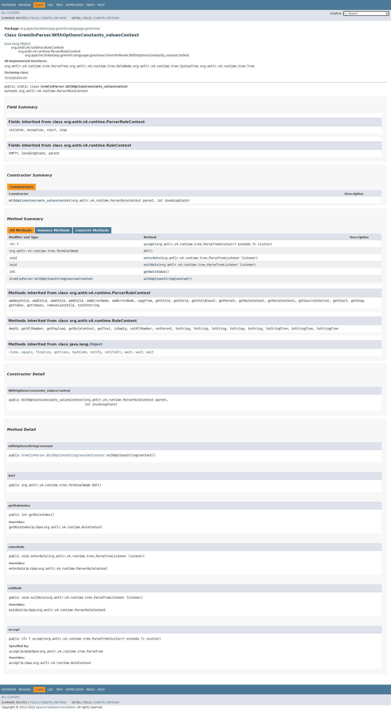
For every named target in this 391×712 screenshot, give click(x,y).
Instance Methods (53, 230)
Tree (59, 5)
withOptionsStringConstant (166, 279)
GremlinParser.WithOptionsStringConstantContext (51, 279)
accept (149, 244)
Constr (46, 18)
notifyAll (113, 352)
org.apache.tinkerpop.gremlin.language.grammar (60, 28)
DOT (146, 251)
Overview (8, 5)
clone (13, 352)
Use (50, 5)
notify (95, 352)
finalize (43, 352)
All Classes (10, 12)
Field (34, 18)
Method (60, 18)
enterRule (152, 258)
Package (25, 5)
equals (26, 352)
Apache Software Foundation (56, 707)
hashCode (79, 352)
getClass (61, 352)
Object (96, 344)
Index (90, 5)
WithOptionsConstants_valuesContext (39, 200)
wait (128, 352)
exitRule (151, 265)
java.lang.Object (18, 43)
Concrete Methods (92, 230)
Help (101, 5)
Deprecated (74, 5)
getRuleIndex (154, 272)
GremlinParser (16, 78)
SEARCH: (336, 13)
